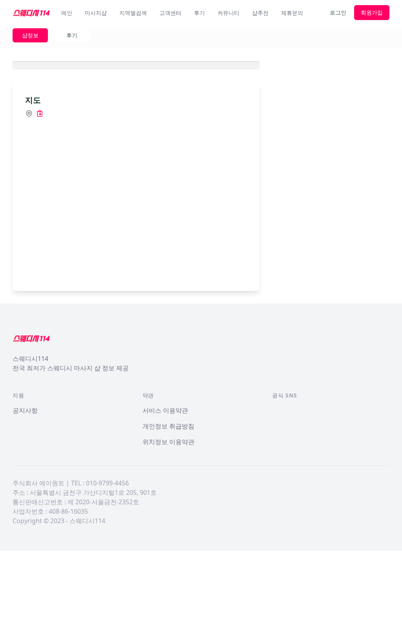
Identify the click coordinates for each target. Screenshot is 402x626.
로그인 (338, 12)
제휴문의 (292, 12)
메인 (66, 12)
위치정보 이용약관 (168, 441)
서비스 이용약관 (165, 410)
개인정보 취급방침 (168, 426)
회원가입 (372, 12)
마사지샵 (96, 12)
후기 (199, 12)
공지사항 (25, 410)
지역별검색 (133, 12)
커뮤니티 (228, 12)
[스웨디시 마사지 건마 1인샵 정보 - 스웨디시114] (31, 12)
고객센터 (170, 12)
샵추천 (260, 12)
